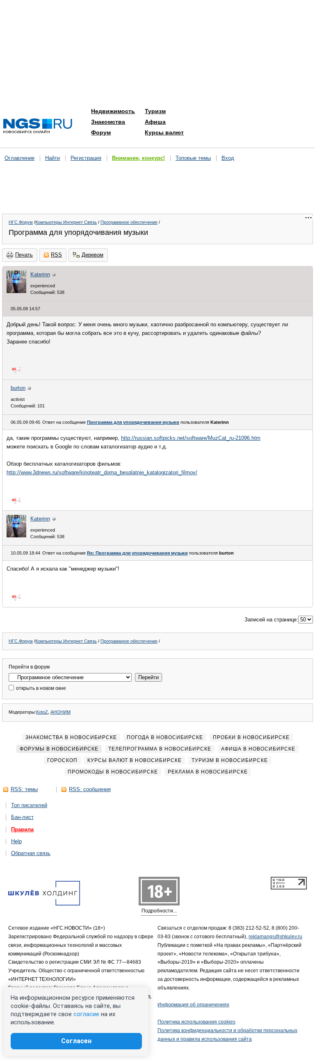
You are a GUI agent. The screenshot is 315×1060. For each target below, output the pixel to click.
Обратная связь (30, 853)
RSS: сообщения (90, 789)
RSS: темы (24, 789)
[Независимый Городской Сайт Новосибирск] (37, 126)
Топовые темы (193, 158)
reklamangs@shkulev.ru (275, 936)
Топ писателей (29, 805)
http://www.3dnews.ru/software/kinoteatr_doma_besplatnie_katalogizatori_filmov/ (102, 472)
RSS (56, 255)
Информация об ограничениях (193, 1005)
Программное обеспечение (129, 222)
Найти (52, 158)
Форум (101, 132)
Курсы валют (164, 132)
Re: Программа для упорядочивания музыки (137, 552)
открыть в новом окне (40, 688)
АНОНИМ (60, 712)
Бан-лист (22, 817)
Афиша (155, 121)
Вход (227, 158)
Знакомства (108, 121)
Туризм (155, 111)
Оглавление (19, 158)
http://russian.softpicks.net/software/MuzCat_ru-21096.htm (190, 438)
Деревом (92, 255)
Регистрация (86, 158)
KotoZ (42, 712)
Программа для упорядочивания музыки (133, 422)
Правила (22, 829)
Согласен (76, 1041)
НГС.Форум (21, 222)
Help (16, 841)
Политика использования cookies (196, 1022)
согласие (86, 1014)
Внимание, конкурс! (138, 158)
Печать (24, 255)
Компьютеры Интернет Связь (66, 222)
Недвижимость (113, 111)
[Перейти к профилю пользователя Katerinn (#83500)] (16, 291)
